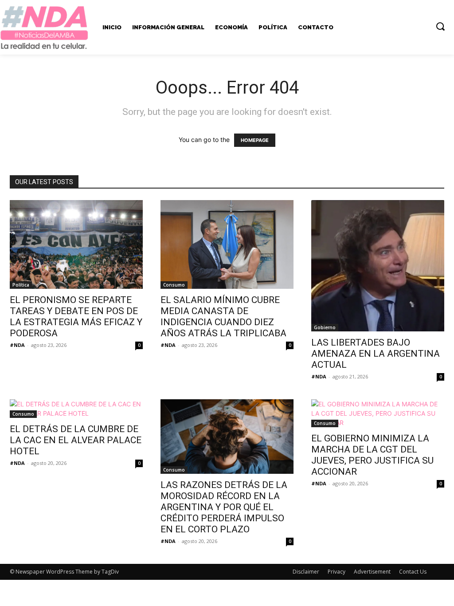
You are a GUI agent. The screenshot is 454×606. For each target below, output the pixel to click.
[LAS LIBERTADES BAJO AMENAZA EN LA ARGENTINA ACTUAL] (377, 265)
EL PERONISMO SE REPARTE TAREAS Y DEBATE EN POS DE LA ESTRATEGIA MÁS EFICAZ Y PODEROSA (76, 316)
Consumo (174, 285)
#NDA (17, 345)
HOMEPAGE (255, 140)
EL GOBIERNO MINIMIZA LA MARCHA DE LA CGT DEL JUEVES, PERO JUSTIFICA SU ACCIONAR (372, 455)
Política (20, 285)
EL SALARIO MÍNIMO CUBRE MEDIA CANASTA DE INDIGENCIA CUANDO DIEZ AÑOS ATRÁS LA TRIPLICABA (223, 316)
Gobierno (325, 327)
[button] (440, 26)
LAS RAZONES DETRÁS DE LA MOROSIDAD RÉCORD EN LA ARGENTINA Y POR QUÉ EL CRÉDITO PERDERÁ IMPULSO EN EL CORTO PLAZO (223, 507)
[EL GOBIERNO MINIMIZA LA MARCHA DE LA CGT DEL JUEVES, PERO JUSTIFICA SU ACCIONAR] (377, 413)
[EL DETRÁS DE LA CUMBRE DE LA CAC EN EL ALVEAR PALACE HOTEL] (76, 408)
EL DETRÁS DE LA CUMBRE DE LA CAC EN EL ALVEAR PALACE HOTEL (75, 440)
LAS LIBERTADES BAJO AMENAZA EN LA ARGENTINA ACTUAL (375, 353)
